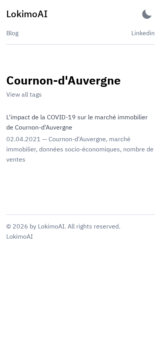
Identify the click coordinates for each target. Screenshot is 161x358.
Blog (12, 33)
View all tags (24, 94)
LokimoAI (19, 236)
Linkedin (143, 33)
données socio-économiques (79, 149)
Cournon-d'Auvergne (77, 139)
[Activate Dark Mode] (147, 14)
